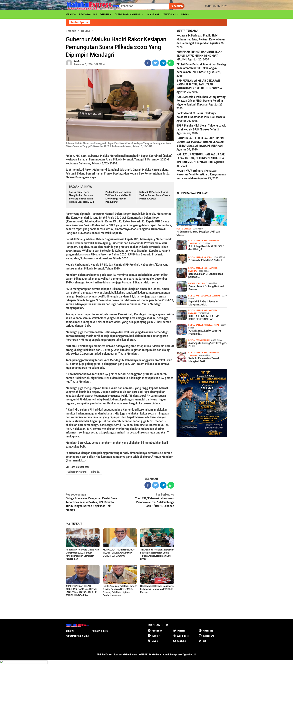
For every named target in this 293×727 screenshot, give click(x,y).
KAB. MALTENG (210, 268)
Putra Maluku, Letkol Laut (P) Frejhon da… (204, 332)
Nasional (208, 257)
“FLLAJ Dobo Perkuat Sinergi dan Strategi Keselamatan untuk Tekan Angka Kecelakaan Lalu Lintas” (157, 554)
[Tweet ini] (155, 63)
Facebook (157, 630)
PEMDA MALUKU (203, 340)
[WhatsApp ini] (170, 63)
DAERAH (187, 229)
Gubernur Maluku (76, 471)
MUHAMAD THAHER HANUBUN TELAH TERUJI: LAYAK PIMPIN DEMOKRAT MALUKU (119, 552)
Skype (155, 640)
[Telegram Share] (163, 63)
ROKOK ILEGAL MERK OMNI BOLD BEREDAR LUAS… (204, 318)
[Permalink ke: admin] (69, 62)
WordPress (183, 635)
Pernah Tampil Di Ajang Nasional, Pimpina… (206, 288)
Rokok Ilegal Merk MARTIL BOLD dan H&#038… (206, 248)
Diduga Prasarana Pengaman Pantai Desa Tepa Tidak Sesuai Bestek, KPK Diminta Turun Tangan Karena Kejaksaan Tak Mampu (91, 502)
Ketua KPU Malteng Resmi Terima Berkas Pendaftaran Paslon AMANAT (154, 195)
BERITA (180, 229)
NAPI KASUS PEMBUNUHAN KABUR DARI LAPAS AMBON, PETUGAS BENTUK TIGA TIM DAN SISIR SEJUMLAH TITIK (201, 158)
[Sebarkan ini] (147, 63)
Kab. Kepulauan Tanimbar (208, 296)
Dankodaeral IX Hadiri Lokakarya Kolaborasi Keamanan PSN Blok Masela (157, 589)
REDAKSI (70, 631)
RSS (204, 640)
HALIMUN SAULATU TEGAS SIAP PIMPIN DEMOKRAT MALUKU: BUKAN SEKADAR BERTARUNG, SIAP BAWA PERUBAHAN (200, 142)
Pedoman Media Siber (77, 636)
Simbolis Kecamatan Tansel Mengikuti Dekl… (203, 360)
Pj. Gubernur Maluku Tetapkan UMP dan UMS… (198, 233)
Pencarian (176, 6)
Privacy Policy (100, 631)
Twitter (181, 630)
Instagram (208, 635)
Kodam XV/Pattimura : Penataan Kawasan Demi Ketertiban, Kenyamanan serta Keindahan (201, 174)
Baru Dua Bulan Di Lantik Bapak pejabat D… (205, 275)
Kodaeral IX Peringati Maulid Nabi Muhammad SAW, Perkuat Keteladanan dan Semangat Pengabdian (82, 554)
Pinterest (208, 630)
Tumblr (156, 635)
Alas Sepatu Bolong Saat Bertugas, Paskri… (207, 345)
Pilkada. (95, 471)
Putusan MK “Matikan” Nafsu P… (206, 260)
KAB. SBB (201, 283)
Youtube (181, 640)
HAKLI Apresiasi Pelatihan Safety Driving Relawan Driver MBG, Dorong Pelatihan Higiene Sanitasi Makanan (120, 591)
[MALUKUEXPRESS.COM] (92, 6)
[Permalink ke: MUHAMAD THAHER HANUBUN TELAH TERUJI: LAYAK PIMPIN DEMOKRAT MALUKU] (120, 537)
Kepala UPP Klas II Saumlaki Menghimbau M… (203, 303)
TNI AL (216, 325)
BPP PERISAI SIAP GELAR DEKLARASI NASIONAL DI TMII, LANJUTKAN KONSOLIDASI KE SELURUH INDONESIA (81, 591)
